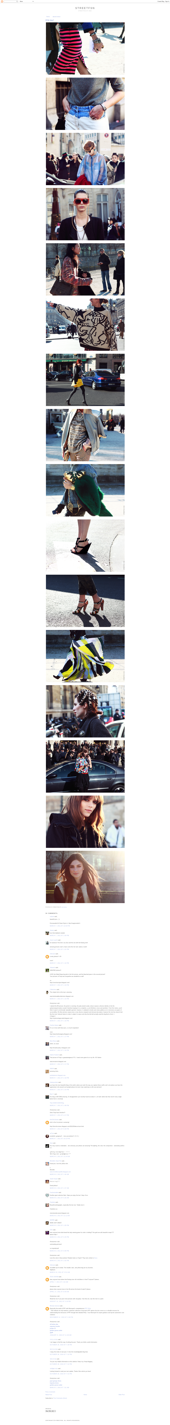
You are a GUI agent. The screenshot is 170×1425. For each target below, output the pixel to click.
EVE (51, 1230)
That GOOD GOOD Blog (57, 1103)
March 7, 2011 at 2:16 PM (59, 1050)
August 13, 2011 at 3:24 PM (60, 1301)
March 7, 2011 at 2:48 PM (59, 1105)
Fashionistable (54, 1192)
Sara (51, 1143)
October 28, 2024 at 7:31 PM (61, 1354)
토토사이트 (53, 1359)
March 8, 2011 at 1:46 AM (59, 1174)
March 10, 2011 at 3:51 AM (60, 1272)
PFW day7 (49, 20)
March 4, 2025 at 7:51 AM (59, 1387)
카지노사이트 (54, 1339)
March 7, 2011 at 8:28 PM (59, 1129)
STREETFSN (85, 8)
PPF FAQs (88, 1308)
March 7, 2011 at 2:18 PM (59, 1078)
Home (48, 16)
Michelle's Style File (55, 1161)
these (95, 1258)
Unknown (52, 954)
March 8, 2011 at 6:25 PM (59, 1237)
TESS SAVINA (54, 1276)
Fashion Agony (54, 1025)
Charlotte (52, 1202)
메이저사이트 (54, 1349)
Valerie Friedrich (54, 1055)
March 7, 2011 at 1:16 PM (59, 1021)
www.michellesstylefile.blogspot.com (60, 1172)
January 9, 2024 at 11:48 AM (61, 1335)
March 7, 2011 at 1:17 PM (59, 1036)
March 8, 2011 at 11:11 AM (60, 1215)
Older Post (122, 1394)
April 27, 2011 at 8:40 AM (59, 1291)
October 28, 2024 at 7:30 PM (61, 1345)
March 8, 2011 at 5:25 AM (59, 1198)
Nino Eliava (53, 1041)
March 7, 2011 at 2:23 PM (59, 1089)
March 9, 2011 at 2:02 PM (59, 1260)
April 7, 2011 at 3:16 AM (59, 1282)
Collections (53, 989)
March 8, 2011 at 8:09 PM (59, 1251)
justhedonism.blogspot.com (58, 1075)
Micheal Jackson (55, 1306)
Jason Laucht (54, 940)
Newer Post (48, 1394)
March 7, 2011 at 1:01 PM (59, 949)
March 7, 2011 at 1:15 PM (59, 999)
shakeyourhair (54, 1082)
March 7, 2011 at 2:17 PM (59, 1064)
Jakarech (52, 967)
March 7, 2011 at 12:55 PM (60, 926)
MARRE (52, 1220)
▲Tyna (52, 1133)
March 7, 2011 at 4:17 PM (59, 1115)
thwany (52, 930)
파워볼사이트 (54, 1368)
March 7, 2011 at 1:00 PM (59, 935)
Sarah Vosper (54, 1179)
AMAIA (52, 1068)
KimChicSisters (54, 1119)
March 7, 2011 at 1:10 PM (59, 963)
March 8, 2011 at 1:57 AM (59, 1188)
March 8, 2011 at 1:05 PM (59, 1225)
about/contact (56, 16)
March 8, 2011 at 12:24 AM (60, 1156)
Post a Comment (50, 1392)
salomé (52, 916)
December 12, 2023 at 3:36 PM (61, 1317)
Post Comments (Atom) (60, 1398)
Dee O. (52, 1094)
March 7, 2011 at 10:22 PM (60, 1138)
